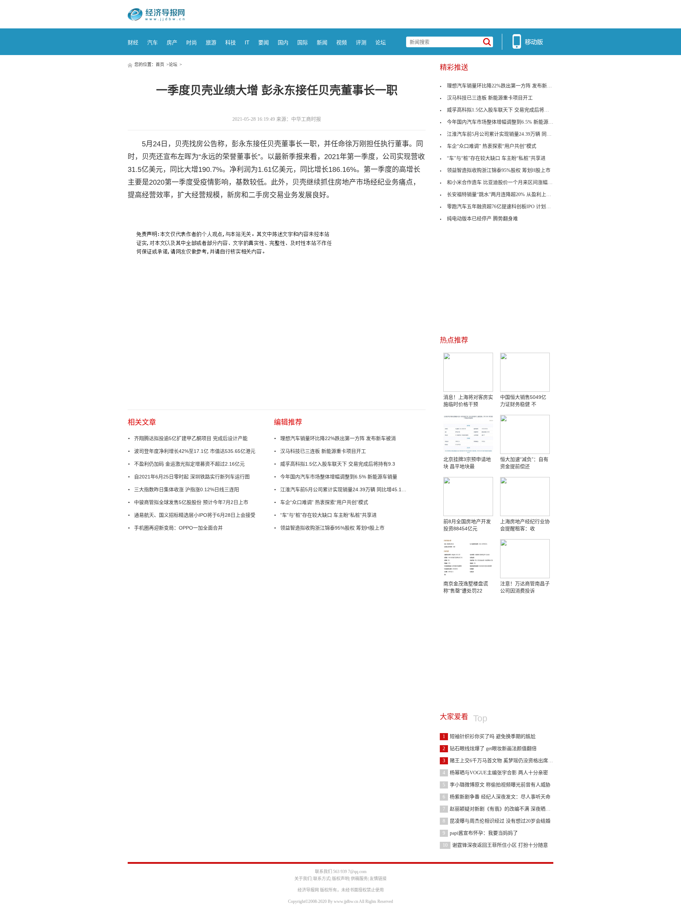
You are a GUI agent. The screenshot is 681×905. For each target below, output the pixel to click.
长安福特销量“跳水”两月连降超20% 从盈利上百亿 (501, 194)
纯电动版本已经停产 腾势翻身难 (482, 218)
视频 (341, 42)
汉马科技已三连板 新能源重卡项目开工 (323, 451)
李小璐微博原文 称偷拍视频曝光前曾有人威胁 (496, 784)
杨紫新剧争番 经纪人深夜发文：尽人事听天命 (496, 797)
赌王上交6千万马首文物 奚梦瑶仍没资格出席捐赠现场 (505, 760)
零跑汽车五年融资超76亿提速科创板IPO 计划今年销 (504, 206)
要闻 (263, 42)
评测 (361, 42)
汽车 (152, 42)
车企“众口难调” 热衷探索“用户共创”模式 (324, 502)
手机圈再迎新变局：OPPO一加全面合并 (178, 528)
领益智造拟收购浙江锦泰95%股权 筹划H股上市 (332, 528)
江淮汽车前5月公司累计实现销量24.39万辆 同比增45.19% (344, 489)
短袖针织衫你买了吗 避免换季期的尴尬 (489, 736)
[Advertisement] (493, 649)
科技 (230, 42)
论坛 (380, 42)
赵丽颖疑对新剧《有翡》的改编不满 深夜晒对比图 (501, 809)
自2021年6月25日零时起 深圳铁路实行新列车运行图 (192, 476)
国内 (283, 42)
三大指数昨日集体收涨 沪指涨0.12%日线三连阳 (186, 489)
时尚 (191, 42)
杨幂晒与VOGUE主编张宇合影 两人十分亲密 (495, 772)
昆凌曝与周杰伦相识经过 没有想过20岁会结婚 (496, 821)
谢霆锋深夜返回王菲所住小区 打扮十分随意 (495, 845)
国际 (302, 42)
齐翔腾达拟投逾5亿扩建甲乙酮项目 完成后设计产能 (191, 438)
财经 (133, 42)
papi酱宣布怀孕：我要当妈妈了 (480, 833)
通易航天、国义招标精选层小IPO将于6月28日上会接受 (194, 515)
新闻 (322, 42)
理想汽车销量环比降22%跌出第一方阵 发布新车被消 (338, 438)
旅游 (211, 42)
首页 (160, 64)
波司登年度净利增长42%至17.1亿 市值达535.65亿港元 (194, 451)
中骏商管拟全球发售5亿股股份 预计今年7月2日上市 (191, 502)
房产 (172, 42)
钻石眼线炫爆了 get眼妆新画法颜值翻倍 (490, 748)
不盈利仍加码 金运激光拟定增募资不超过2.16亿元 (189, 464)
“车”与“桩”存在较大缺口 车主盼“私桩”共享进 (328, 515)
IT (247, 42)
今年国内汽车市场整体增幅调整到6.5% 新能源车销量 (338, 476)
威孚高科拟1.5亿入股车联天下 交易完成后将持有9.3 (337, 464)
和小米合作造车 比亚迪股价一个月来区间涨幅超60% (504, 182)
